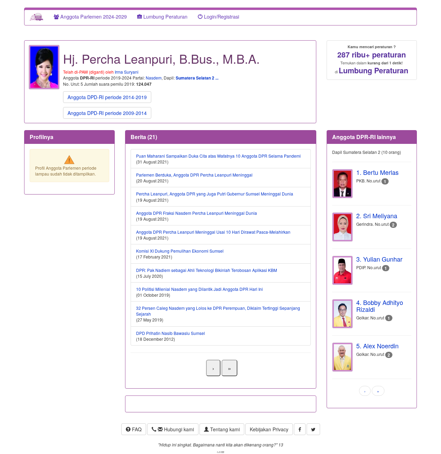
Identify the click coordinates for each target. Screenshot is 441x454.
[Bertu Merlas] (342, 183)
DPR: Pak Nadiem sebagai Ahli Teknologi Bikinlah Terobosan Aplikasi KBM (206, 270)
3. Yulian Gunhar (379, 258)
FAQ (136, 429)
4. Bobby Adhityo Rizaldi (379, 306)
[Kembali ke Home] (36, 16)
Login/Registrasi (221, 16)
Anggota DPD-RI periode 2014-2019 (107, 97)
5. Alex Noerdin (377, 345)
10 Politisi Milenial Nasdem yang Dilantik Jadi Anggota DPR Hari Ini (199, 289)
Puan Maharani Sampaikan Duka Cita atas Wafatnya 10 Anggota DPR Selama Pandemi (218, 156)
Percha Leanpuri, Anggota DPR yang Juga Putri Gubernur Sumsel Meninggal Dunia (214, 194)
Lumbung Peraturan (164, 16)
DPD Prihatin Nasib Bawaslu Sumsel (170, 333)
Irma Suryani (127, 72)
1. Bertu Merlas (377, 172)
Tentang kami (224, 429)
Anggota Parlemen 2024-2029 (93, 16)
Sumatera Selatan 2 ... (197, 78)
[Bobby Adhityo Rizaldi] (342, 313)
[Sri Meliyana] (342, 227)
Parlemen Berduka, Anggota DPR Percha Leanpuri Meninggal (194, 175)
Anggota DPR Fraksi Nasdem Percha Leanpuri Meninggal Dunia (196, 213)
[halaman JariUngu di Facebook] (300, 429)
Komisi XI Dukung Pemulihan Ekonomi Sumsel (180, 251)
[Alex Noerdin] (342, 357)
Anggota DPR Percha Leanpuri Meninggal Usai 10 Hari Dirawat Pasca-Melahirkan (213, 232)
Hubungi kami (178, 429)
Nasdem (154, 78)
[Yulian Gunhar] (342, 270)
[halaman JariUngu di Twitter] (313, 429)
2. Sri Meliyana (376, 215)
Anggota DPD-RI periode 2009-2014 (107, 112)
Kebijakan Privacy (269, 429)
